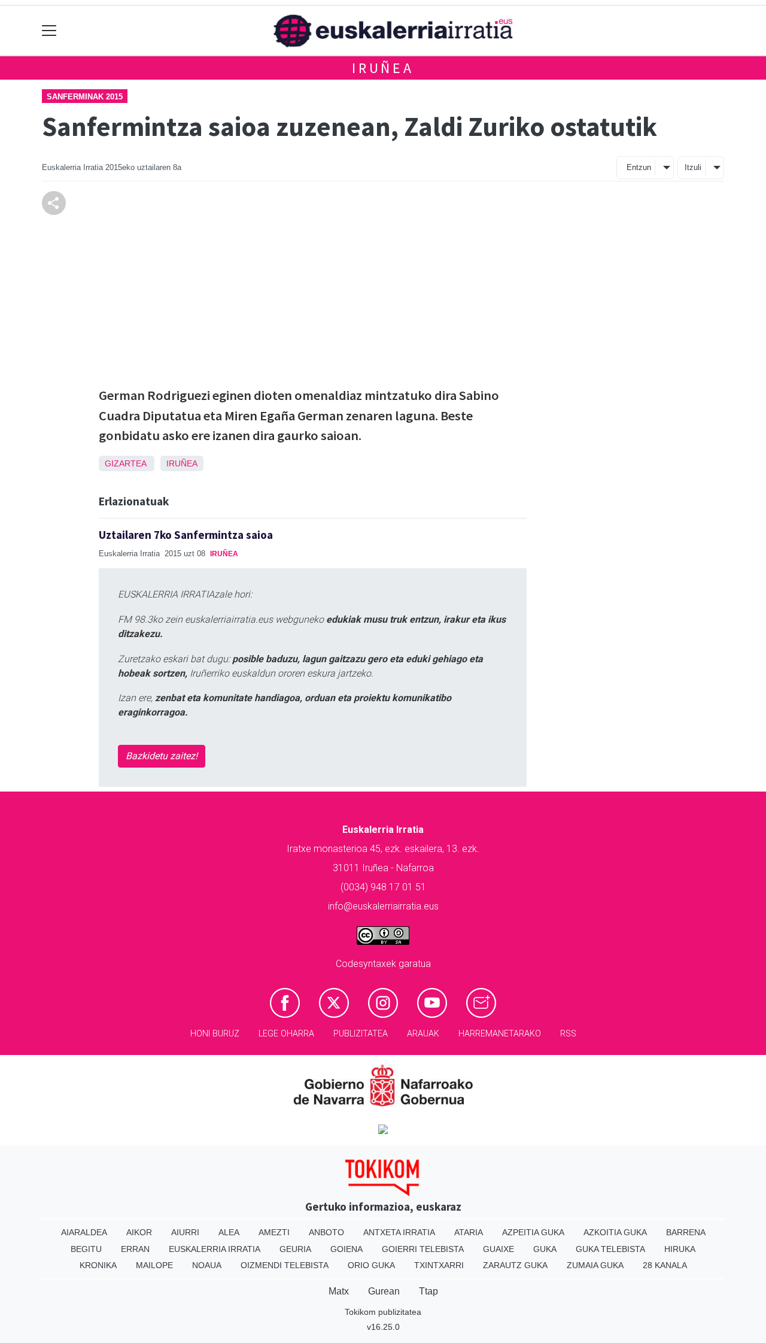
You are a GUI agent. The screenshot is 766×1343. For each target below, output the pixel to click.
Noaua (206, 1265)
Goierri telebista (423, 1249)
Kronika (98, 1265)
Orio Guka (371, 1265)
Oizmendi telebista (285, 1265)
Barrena (686, 1232)
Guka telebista (610, 1249)
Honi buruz (214, 1034)
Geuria (295, 1249)
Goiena (346, 1249)
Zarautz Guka (515, 1265)
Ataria (468, 1232)
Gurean (384, 1291)
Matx (339, 1291)
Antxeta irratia (399, 1232)
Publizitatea (360, 1034)
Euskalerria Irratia (214, 1249)
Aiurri (185, 1232)
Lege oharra (286, 1034)
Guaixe (498, 1249)
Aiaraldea (84, 1232)
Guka (545, 1249)
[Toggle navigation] (49, 30)
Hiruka (679, 1249)
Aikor (139, 1232)
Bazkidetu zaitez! (161, 756)
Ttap (428, 1291)
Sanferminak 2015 (85, 96)
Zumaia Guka (595, 1265)
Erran (135, 1249)
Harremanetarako (499, 1034)
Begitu (86, 1249)
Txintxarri (439, 1265)
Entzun (639, 167)
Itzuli (693, 167)
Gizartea (125, 463)
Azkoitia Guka (615, 1232)
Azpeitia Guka (533, 1232)
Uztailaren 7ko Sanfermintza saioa (186, 535)
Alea (228, 1232)
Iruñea (383, 68)
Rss (568, 1034)
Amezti (274, 1232)
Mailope (154, 1265)
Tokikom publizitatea (383, 1312)
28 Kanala (665, 1265)
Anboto (326, 1232)
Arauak (423, 1034)
